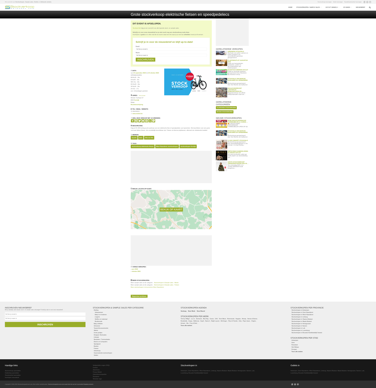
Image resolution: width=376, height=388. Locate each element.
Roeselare (294, 345)
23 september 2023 (139, 73)
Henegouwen (242, 370)
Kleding (96, 310)
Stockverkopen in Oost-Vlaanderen (302, 312)
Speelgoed (97, 344)
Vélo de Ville (149, 137)
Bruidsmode (98, 321)
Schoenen (97, 326)
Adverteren (96, 370)
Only (240, 321)
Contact (95, 367)
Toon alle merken (186, 325)
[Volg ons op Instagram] (367, 2)
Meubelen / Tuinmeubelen (102, 339)
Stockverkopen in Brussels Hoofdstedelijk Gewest (306, 332)
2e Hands (346, 7)
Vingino (253, 321)
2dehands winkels (45, 2)
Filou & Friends (233, 321)
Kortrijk (136, 100)
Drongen (294, 349)
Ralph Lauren (215, 321)
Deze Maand (201, 311)
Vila (187, 323)
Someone (199, 318)
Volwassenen (99, 312)
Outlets (36, 2)
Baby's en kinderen (101, 314)
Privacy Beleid (97, 372)
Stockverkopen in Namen (299, 326)
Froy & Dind (193, 323)
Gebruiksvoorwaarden (100, 374)
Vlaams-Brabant (222, 370)
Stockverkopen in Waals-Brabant (301, 321)
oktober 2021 (136, 271)
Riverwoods (230, 318)
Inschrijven (45, 324)
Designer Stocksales (100, 335)
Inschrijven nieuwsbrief (12, 377)
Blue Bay (206, 318)
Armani (183, 323)
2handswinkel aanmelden (13, 375)
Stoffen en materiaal (101, 319)
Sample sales (29, 2)
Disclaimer (96, 376)
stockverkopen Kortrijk (188, 146)
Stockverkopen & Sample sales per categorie (118, 308)
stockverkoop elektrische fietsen (143, 146)
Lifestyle (96, 337)
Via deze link (137, 28)
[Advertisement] (171, 167)
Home (290, 7)
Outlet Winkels (332, 7)
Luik (253, 370)
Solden (96, 355)
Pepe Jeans (246, 321)
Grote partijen (98, 332)
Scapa (190, 321)
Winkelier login (97, 379)
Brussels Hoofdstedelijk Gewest (198, 373)
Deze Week (191, 311)
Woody (244, 318)
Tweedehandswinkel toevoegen (353, 2)
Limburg (213, 370)
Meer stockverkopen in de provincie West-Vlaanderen (147, 287)
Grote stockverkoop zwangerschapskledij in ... (238, 162)
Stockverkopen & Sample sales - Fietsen (166, 285)
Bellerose (196, 321)
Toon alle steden (297, 351)
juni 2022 (135, 269)
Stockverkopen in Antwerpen (300, 310)
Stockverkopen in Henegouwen (301, 323)
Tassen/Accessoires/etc (101, 328)
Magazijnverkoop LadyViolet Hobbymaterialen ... (235, 89)
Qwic (140, 137)
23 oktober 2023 (153, 73)
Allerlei (96, 330)
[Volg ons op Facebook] (364, 2)
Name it (207, 321)
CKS (216, 318)
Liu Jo (193, 318)
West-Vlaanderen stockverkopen (167, 146)
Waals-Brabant (232, 370)
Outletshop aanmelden (12, 373)
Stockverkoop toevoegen (325, 2)
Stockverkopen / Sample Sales (308, 7)
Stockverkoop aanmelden (13, 370)
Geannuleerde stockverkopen (103, 353)
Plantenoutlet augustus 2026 (238, 61)
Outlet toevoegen (338, 2)
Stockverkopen (19, 2)
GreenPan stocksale (236, 51)
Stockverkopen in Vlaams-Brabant (302, 319)
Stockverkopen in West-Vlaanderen (302, 314)
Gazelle (134, 137)
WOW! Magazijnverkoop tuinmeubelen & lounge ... (238, 121)
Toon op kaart (142, 95)
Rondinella (184, 321)
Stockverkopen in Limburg (299, 317)
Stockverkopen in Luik (298, 328)
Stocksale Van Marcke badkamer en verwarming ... (238, 80)
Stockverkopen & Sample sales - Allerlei (166, 282)
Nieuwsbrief (360, 7)
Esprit (202, 321)
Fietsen (96, 348)
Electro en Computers (100, 341)
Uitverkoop (97, 350)
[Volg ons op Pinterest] (370, 2)
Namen (249, 370)
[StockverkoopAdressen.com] (19, 7)
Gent (293, 342)
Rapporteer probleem (139, 296)
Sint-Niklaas (295, 347)
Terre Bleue (222, 318)
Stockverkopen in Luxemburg (300, 330)
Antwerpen (294, 340)
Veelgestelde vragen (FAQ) (101, 365)
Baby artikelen (98, 323)
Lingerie (97, 317)
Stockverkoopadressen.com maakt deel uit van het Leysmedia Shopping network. (71, 384)
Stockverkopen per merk (195, 316)
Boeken (96, 346)
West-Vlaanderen (204, 370)
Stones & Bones (252, 318)
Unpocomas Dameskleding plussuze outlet (238, 151)
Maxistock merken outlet (238, 70)
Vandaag (183, 311)
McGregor (224, 321)
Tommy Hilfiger (185, 318)
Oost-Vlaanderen (193, 370)
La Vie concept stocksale (238, 140)
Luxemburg (184, 373)
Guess (212, 318)
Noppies (238, 318)
